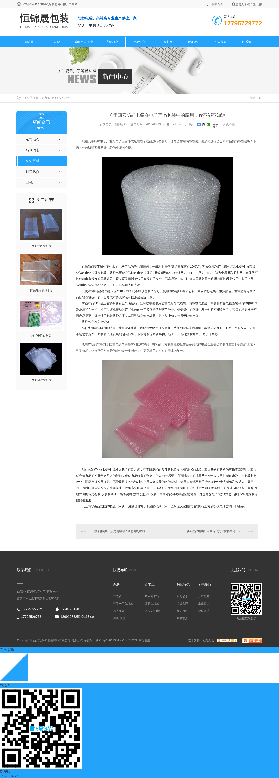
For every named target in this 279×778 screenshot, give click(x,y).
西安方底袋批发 (41, 246)
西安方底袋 (152, 596)
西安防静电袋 (153, 610)
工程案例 (166, 41)
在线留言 (217, 4)
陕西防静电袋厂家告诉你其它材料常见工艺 (214, 531)
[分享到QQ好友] (203, 124)
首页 (38, 97)
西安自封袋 (152, 603)
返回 (253, 98)
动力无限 (208, 640)
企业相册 (203, 603)
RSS (128, 640)
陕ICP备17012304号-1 (110, 640)
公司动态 (182, 596)
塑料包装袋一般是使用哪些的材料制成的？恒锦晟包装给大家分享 (121, 531)
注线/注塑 (119, 618)
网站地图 (144, 640)
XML (135, 640)
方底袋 (58, 41)
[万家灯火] (226, 640)
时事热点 (182, 618)
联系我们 (248, 41)
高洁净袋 (112, 41)
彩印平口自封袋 (85, 41)
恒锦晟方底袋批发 (41, 290)
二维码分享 (227, 124)
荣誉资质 (203, 610)
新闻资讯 (193, 41)
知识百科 (65, 97)
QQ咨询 (5, 685)
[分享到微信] (208, 124)
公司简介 (221, 41)
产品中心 (139, 41)
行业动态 (182, 603)
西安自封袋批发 (41, 380)
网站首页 (30, 41)
